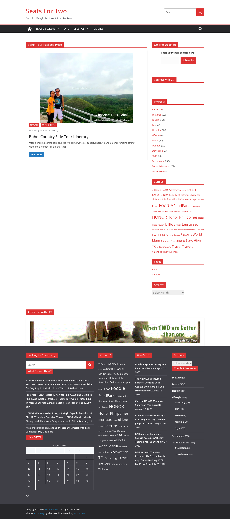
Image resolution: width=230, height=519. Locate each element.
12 (48, 468)
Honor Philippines (183, 217)
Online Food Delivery (195, 230)
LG (196, 224)
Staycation (157, 150)
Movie (155, 140)
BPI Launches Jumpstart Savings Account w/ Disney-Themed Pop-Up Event (149, 437)
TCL (155, 246)
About (155, 269)
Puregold (169, 235)
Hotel (201, 217)
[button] (57, 29)
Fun (154, 125)
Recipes (177, 235)
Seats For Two (46, 11)
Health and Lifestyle (160, 211)
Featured (98, 28)
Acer (165, 190)
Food (155, 206)
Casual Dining (160, 195)
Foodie (155, 119)
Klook (178, 224)
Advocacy (157, 109)
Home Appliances (183, 211)
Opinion (156, 145)
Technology (158, 161)
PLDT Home (158, 234)
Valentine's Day (160, 251)
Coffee (181, 199)
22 (77, 474)
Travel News (158, 171)
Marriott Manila (158, 229)
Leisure (188, 224)
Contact (156, 274)
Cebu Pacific (175, 194)
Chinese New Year (191, 194)
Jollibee (170, 224)
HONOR (159, 217)
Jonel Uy (54, 130)
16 (87, 468)
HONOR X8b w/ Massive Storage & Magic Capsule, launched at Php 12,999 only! (59, 402)
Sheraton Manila (169, 241)
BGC (189, 189)
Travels (187, 246)
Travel (176, 246)
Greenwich (198, 206)
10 (29, 468)
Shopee (181, 240)
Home (172, 211)
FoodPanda (183, 205)
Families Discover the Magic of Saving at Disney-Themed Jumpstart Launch (150, 419)
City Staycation (169, 199)
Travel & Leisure (45, 28)
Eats (66, 28)
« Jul (28, 495)
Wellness (174, 251)
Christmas (156, 199)
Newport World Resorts (176, 229)
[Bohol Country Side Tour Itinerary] (86, 88)
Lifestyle (79, 28)
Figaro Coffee (198, 199)
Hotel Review (158, 224)
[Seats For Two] (29, 29)
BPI (194, 190)
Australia (182, 190)
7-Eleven (156, 189)
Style (154, 155)
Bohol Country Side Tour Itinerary (58, 136)
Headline (156, 130)
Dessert (188, 199)
